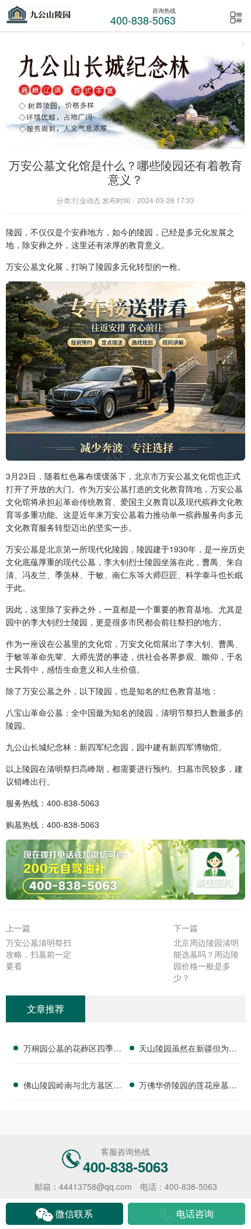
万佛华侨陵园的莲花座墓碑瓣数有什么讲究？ (188, 1086)
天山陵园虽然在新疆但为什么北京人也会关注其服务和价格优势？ (188, 1049)
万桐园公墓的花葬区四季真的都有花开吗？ (72, 1049)
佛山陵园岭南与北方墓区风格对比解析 (72, 1086)
